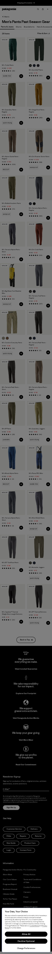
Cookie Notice (34, 926)
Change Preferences (26, 948)
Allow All (26, 934)
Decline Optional (26, 941)
